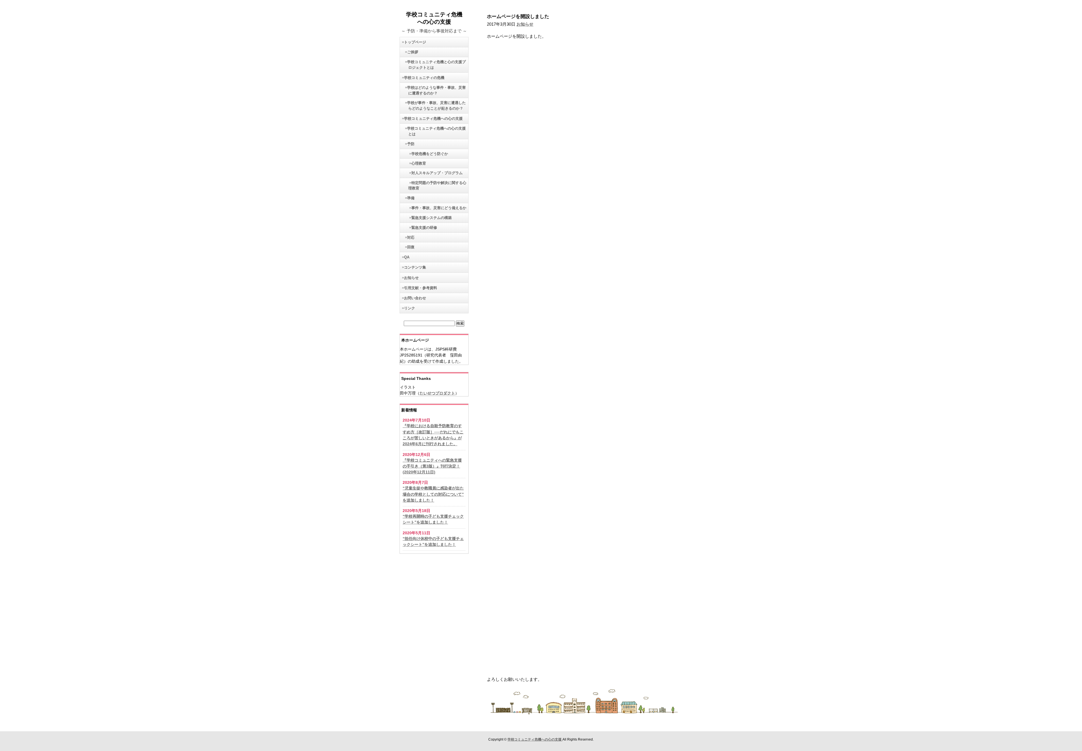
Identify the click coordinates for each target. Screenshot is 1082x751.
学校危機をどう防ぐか (429, 154)
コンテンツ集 (415, 267)
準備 (410, 198)
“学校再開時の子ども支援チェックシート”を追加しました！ (433, 519)
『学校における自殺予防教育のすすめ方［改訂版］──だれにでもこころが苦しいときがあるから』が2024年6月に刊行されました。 (433, 435)
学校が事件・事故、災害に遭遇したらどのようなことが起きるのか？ (436, 105)
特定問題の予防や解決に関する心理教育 (437, 185)
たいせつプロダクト (437, 393)
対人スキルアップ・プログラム (437, 173)
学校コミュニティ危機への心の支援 (433, 118)
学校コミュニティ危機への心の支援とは (436, 131)
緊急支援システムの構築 (431, 218)
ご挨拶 (412, 52)
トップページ (415, 42)
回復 (410, 247)
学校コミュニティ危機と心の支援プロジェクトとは (436, 65)
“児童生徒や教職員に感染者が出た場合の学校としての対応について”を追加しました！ (433, 494)
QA (406, 257)
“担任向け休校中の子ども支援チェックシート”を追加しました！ (433, 541)
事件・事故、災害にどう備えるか (438, 208)
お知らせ (411, 278)
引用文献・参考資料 (420, 288)
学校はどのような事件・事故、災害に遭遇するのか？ (436, 90)
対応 (410, 237)
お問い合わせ (415, 298)
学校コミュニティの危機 (424, 78)
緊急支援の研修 (424, 228)
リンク (409, 308)
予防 (410, 144)
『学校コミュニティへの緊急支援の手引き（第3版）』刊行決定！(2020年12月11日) (432, 466)
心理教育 (418, 163)
